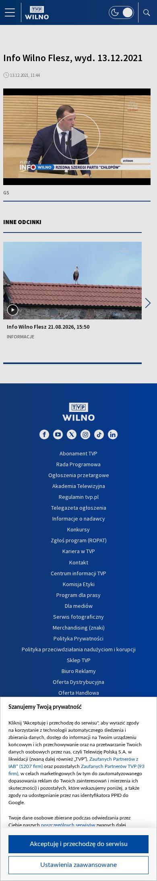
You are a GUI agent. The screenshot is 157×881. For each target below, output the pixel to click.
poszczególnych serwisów (68, 825)
